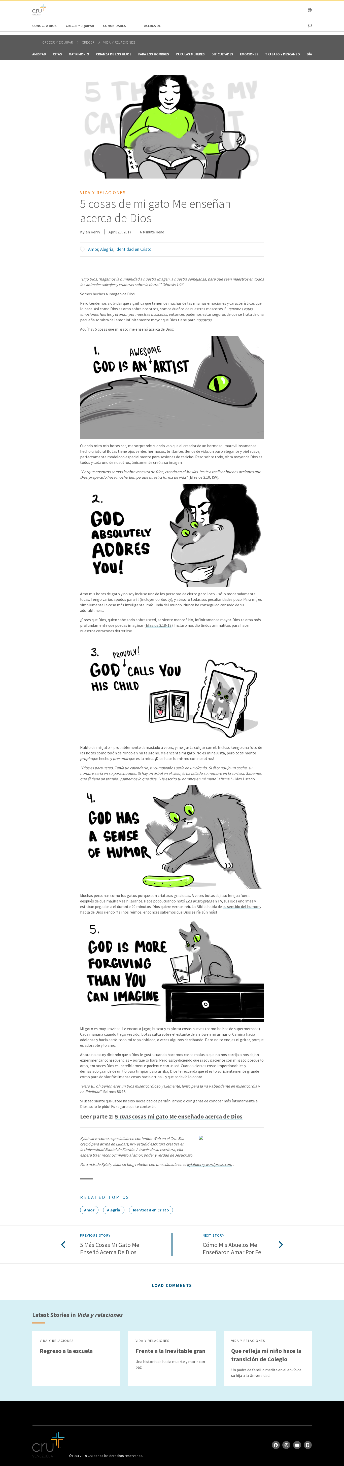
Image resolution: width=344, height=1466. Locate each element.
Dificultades (222, 54)
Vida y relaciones (119, 42)
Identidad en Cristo (133, 249)
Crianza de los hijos (113, 54)
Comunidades (114, 25)
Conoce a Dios (44, 25)
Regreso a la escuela (66, 1351)
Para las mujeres (190, 54)
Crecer (88, 42)
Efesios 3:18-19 (158, 625)
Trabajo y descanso (282, 54)
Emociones (249, 54)
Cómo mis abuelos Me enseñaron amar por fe (232, 1248)
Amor (93, 249)
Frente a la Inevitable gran (170, 1351)
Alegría (106, 249)
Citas (57, 54)
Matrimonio (79, 54)
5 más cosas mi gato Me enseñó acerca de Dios (109, 1248)
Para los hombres (153, 54)
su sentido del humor (241, 906)
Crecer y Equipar (80, 25)
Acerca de (152, 25)
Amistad (39, 54)
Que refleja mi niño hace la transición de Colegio (266, 1355)
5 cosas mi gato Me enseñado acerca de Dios (179, 1116)
